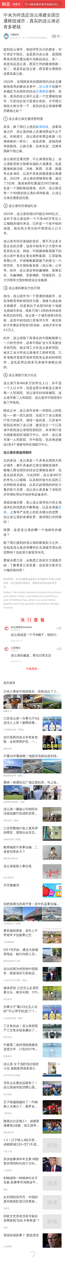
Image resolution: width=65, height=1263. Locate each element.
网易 (5, 4)
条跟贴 (32, 669)
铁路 (45, 127)
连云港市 (45, 86)
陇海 (39, 127)
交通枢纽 (42, 91)
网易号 (16, 4)
